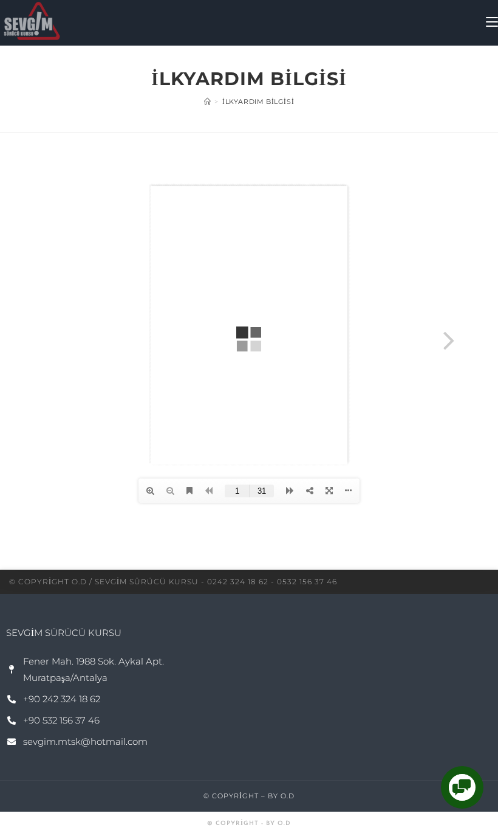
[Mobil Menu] (492, 22)
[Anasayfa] (207, 101)
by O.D (281, 796)
